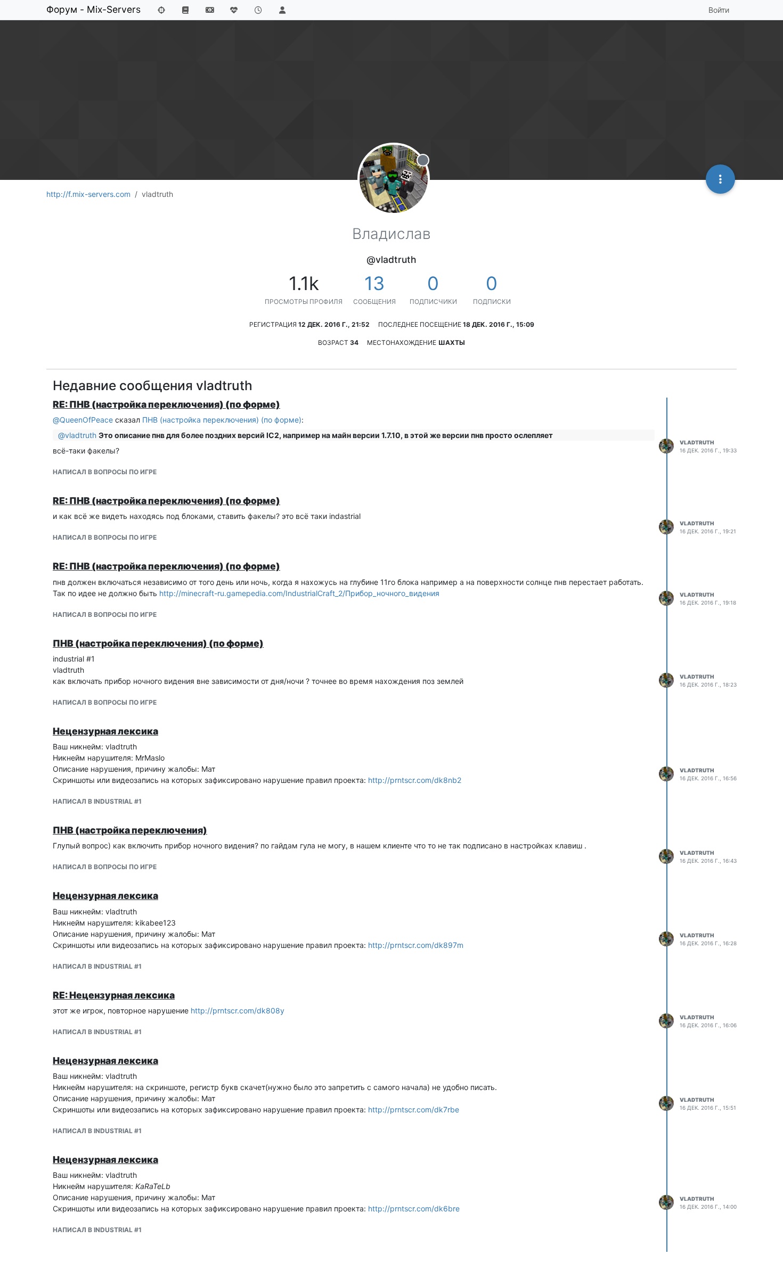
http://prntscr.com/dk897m (415, 945)
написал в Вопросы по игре (105, 472)
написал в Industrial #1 (97, 801)
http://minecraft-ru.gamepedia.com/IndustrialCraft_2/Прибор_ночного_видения (299, 593)
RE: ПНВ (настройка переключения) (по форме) (166, 404)
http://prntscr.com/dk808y (237, 1010)
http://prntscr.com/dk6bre (414, 1208)
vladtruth (697, 442)
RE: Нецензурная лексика (114, 995)
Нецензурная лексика (105, 731)
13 (374, 283)
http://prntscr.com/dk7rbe (413, 1109)
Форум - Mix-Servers (93, 9)
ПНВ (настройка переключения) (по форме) (221, 419)
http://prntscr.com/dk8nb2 (414, 780)
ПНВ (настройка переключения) (130, 830)
